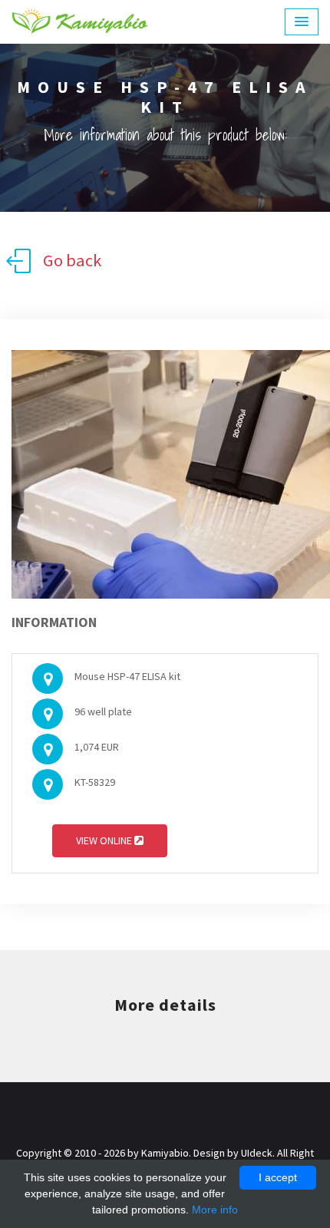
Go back (72, 260)
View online (105, 840)
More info (215, 1209)
